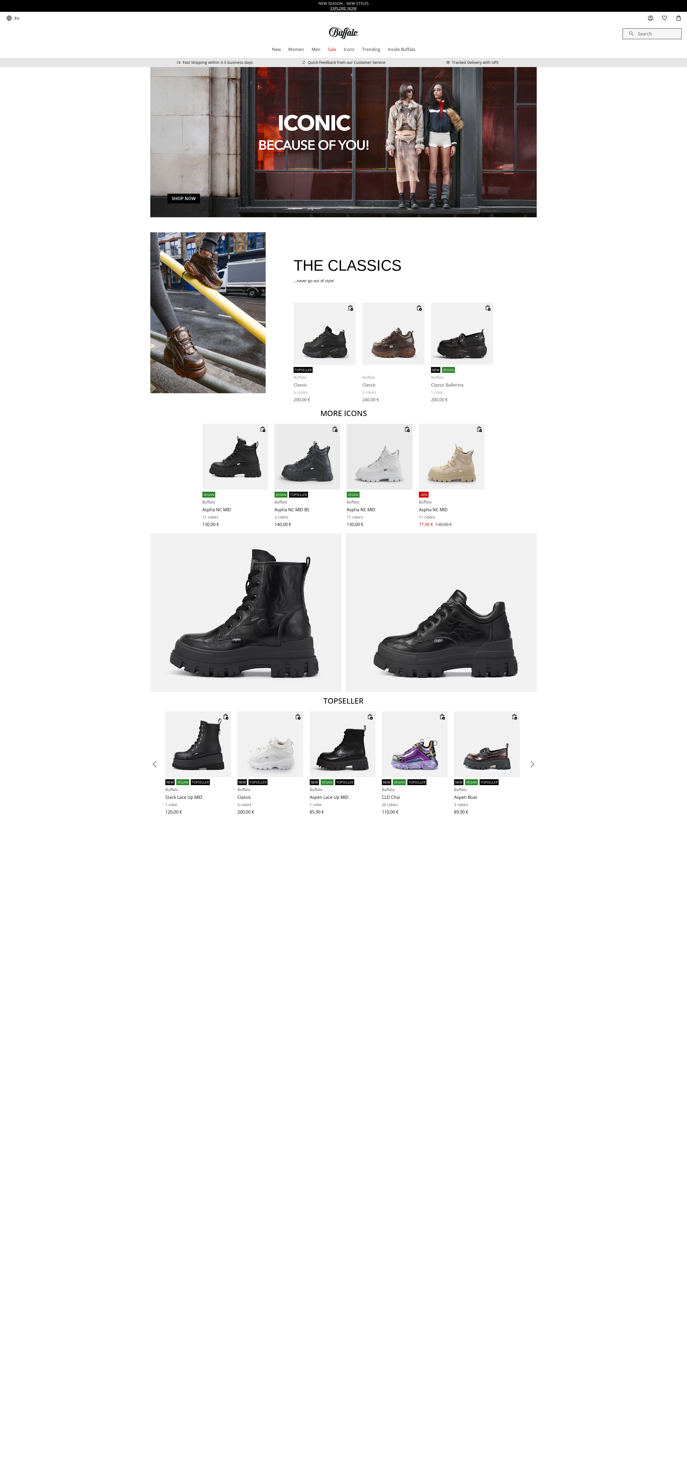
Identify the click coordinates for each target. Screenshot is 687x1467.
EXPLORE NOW (343, 8)
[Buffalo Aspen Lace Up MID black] (342, 744)
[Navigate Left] (154, 764)
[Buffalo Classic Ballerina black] (462, 334)
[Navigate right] (532, 764)
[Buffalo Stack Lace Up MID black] (198, 744)
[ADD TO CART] (350, 308)
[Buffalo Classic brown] (393, 334)
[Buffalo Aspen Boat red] (487, 744)
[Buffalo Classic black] (325, 334)
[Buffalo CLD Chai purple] (415, 744)
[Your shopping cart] (678, 18)
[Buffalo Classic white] (270, 744)
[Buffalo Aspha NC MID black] (235, 457)
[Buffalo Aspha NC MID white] (379, 457)
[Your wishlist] (664, 18)
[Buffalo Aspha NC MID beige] (452, 457)
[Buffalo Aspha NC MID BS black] (307, 457)
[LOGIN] (650, 18)
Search (645, 34)
